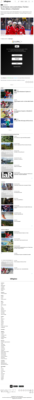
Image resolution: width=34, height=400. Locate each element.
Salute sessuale (3, 353)
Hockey (2, 302)
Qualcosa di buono (4, 358)
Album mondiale (3, 314)
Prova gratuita (17, 55)
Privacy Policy (4, 391)
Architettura (3, 347)
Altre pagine (3, 366)
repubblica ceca (19, 80)
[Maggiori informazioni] (21, 41)
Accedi (17, 63)
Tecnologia (3, 344)
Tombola (2, 376)
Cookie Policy (9, 391)
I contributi (2, 336)
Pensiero (2, 321)
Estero (2, 295)
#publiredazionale (4, 363)
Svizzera (2, 292)
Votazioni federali (4, 293)
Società (2, 323)
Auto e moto (3, 349)
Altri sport (2, 309)
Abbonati (22, 1)
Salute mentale (3, 352)
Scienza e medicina (4, 356)
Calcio (2, 303)
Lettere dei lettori (3, 337)
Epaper (26, 1)
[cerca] (15, 1)
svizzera (23, 80)
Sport (2, 301)
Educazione (3, 357)
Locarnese (2, 286)
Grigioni (2, 290)
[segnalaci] (18, 1)
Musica (2, 324)
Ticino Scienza (3, 355)
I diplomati (2, 350)
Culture (2, 316)
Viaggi (2, 343)
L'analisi (2, 333)
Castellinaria (3, 327)
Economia (3, 329)
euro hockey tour (9, 80)
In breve (2, 370)
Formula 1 (2, 308)
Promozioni (3, 373)
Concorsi (2, 374)
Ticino (2, 284)
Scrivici (2, 379)
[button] (19, 390)
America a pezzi (3, 299)
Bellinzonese (3, 285)
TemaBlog (3, 360)
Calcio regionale (3, 304)
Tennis (2, 307)
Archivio (2, 368)
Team (2, 372)
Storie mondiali (3, 310)
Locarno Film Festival (4, 326)
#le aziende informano (4, 364)
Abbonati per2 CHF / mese (17, 59)
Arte (1, 317)
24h (1, 367)
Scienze (2, 322)
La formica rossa (3, 335)
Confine (2, 296)
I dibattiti (2, 338)
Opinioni (2, 331)
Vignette (2, 378)
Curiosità (2, 346)
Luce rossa (3, 313)
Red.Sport (11, 38)
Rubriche (2, 340)
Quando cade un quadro (5, 351)
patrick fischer (14, 80)
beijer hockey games (4, 80)
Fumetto (2, 377)
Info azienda (3, 371)
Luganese (2, 287)
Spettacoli (2, 318)
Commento (3, 332)
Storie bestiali (3, 345)
